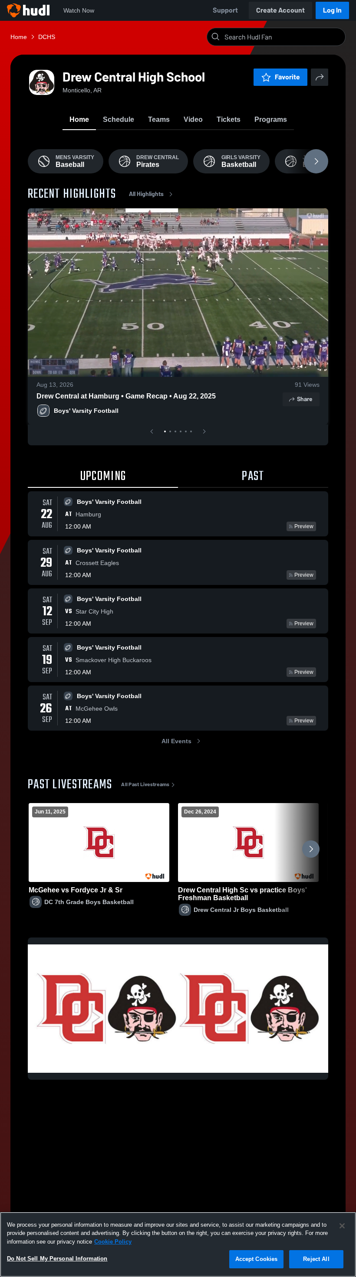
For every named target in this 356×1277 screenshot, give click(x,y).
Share (304, 399)
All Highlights (146, 194)
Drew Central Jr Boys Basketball (241, 909)
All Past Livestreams (145, 784)
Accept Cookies (256, 1259)
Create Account (280, 10)
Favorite (287, 77)
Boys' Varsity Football (86, 410)
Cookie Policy (113, 1241)
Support (225, 10)
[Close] (342, 1225)
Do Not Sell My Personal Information (57, 1258)
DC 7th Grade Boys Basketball (89, 901)
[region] (178, 1244)
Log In (332, 10)
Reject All (316, 1259)
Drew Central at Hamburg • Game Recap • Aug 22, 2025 (126, 396)
